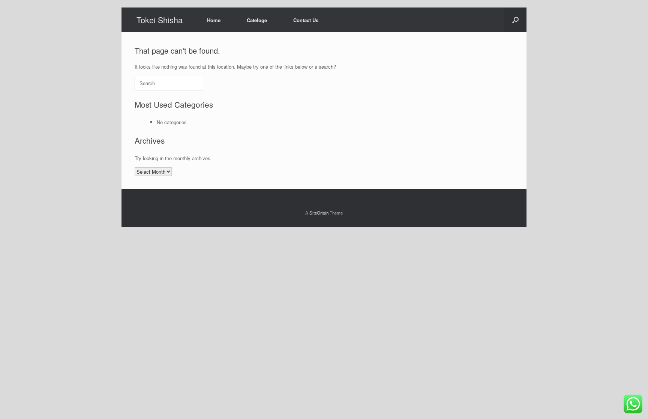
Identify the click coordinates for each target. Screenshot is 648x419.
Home (213, 20)
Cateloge (257, 20)
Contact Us (305, 20)
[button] (515, 20)
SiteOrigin (318, 213)
